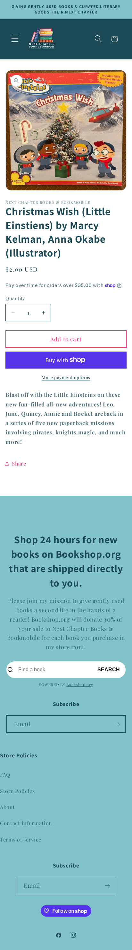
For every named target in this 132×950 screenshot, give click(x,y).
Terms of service (20, 839)
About (7, 807)
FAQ (5, 774)
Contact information (26, 823)
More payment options (66, 377)
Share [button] (19, 463)
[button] (15, 39)
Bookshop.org (79, 684)
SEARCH (108, 669)
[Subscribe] (117, 724)
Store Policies (17, 791)
